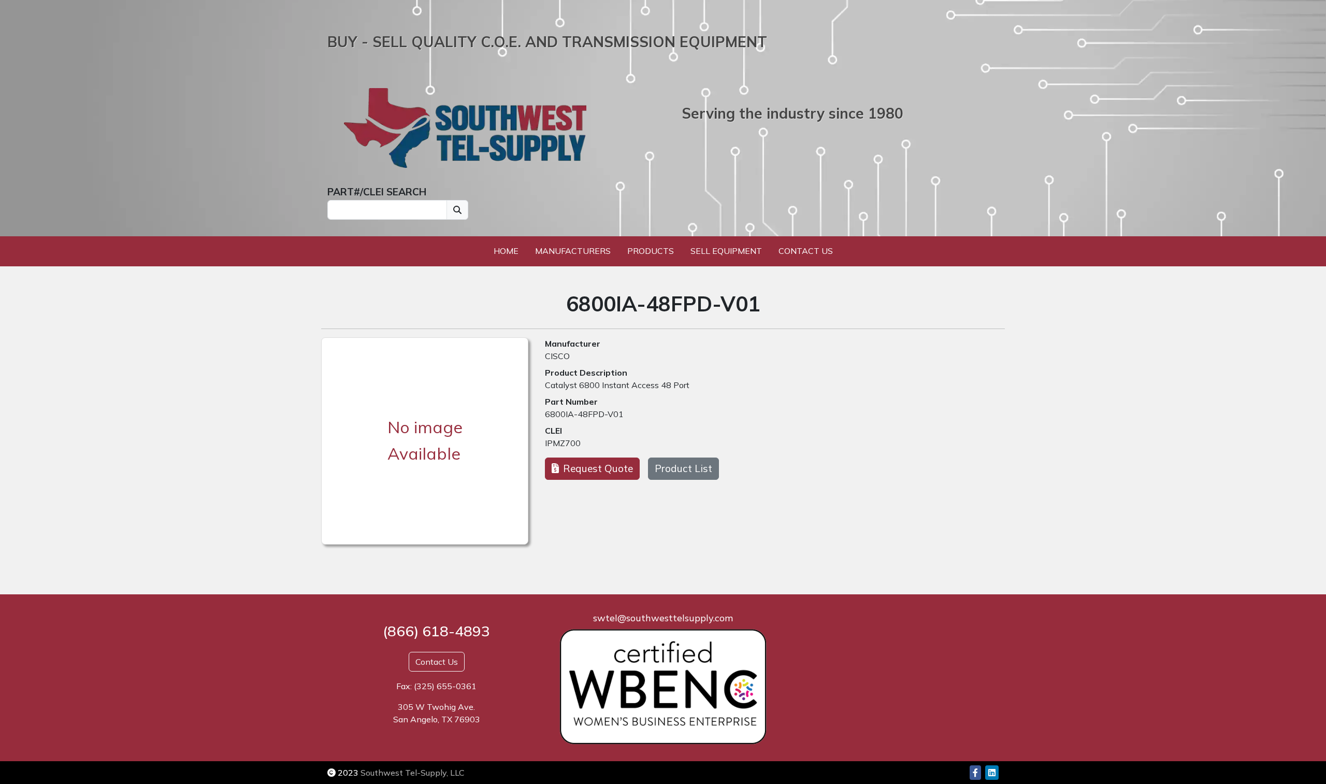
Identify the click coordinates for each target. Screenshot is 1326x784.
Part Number (571, 401)
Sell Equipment (726, 251)
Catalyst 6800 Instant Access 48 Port (617, 385)
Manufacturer (572, 343)
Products (650, 251)
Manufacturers (573, 251)
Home (506, 251)
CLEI (553, 430)
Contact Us (806, 251)
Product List (683, 468)
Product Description (586, 372)
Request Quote (598, 468)
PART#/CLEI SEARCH (376, 192)
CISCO (557, 356)
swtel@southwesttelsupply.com (663, 618)
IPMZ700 (563, 443)
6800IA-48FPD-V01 (584, 414)
